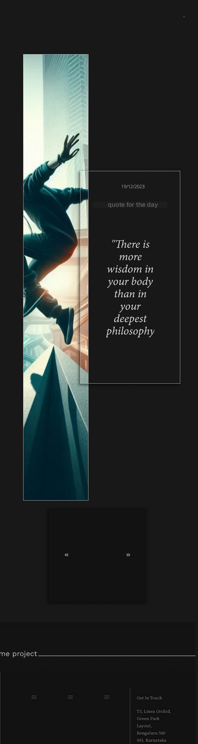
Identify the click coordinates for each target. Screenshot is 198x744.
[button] (34, 697)
